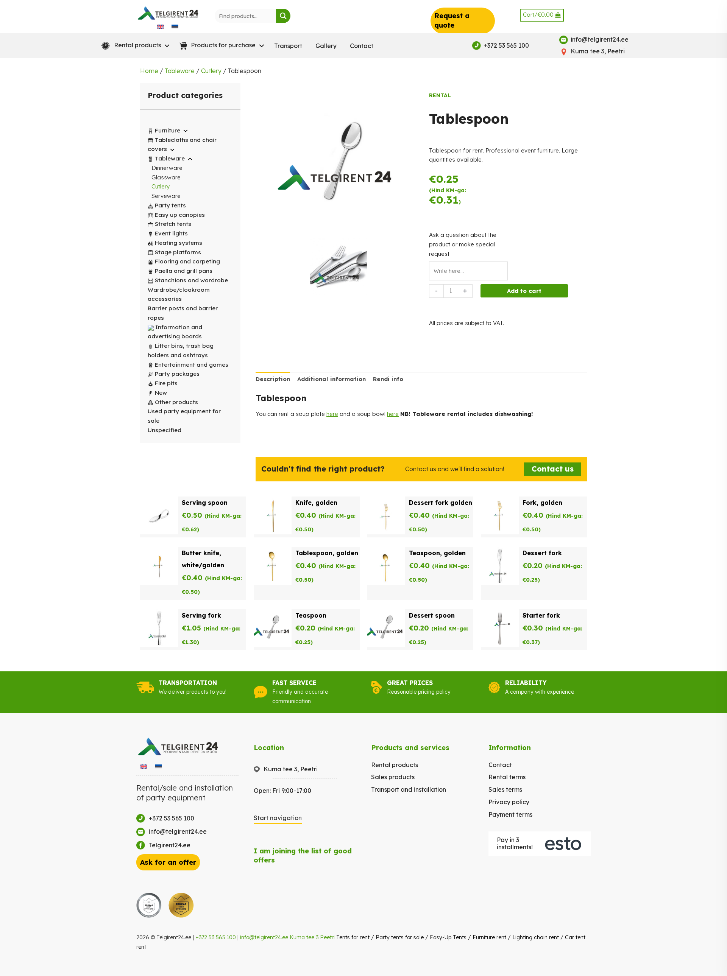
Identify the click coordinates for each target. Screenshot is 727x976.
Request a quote (452, 20)
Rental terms (507, 777)
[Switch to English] (160, 26)
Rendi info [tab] (388, 379)
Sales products (393, 777)
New (161, 392)
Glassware (166, 177)
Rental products (394, 765)
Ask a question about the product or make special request (462, 244)
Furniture (167, 130)
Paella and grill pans (183, 270)
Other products (176, 402)
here (332, 413)
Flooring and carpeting (187, 261)
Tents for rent (353, 937)
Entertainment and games (191, 364)
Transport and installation (408, 789)
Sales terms (505, 789)
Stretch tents (173, 223)
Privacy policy (508, 802)
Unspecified (164, 430)
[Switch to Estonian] (175, 26)
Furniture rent (489, 937)
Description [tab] (273, 379)
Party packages (177, 373)
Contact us (553, 468)
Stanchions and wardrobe (191, 280)
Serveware (166, 195)
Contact (361, 46)
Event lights (171, 233)
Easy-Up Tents (448, 937)
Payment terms (510, 814)
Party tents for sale (400, 937)
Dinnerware (167, 167)
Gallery (326, 46)
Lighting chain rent (535, 937)
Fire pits (166, 383)
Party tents (170, 205)
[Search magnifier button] (283, 16)
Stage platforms (178, 252)
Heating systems (178, 242)
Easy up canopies (180, 214)
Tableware (180, 71)
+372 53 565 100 (215, 937)
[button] (134, 46)
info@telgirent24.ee (264, 937)
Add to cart (524, 290)
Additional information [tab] (331, 379)
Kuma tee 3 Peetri (312, 937)
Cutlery (211, 71)
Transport (288, 46)
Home (149, 71)
